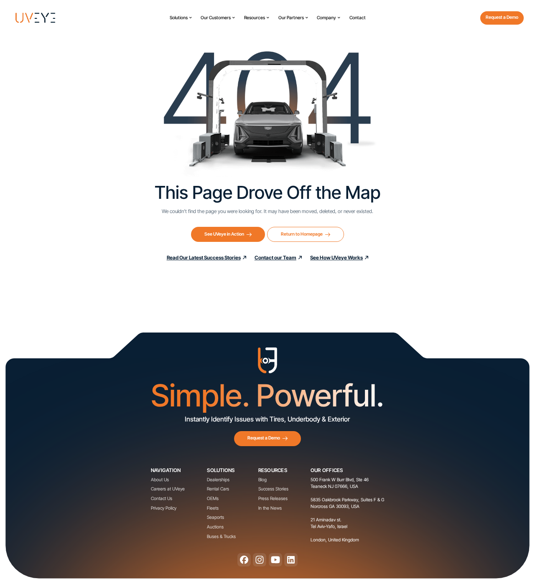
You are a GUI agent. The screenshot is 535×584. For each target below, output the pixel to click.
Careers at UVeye (168, 489)
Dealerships (218, 479)
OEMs (213, 498)
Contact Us (161, 498)
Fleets (213, 508)
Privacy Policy (163, 508)
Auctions (215, 527)
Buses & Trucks (221, 536)
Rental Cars (218, 489)
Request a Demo (502, 17)
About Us (160, 479)
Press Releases (273, 498)
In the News (270, 508)
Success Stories (273, 489)
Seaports (215, 517)
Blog (262, 479)
